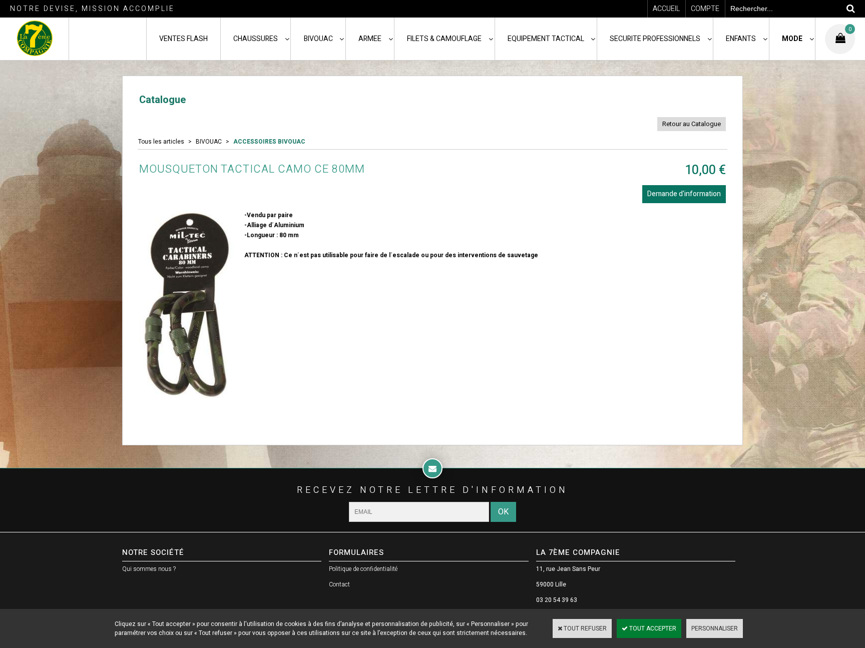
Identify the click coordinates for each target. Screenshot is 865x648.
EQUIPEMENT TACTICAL (546, 39)
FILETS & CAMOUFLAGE (444, 39)
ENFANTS (741, 39)
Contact (339, 584)
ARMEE (369, 39)
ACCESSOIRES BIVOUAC (269, 141)
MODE (792, 39)
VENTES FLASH (183, 39)
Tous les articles (161, 141)
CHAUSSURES (255, 39)
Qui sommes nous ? (149, 568)
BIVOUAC (318, 39)
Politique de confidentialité (363, 568)
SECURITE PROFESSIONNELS (655, 39)
